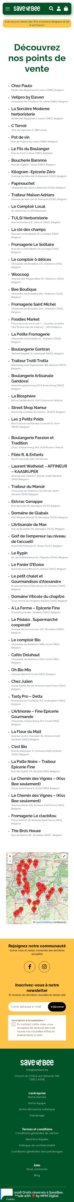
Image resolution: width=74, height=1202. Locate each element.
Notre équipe (37, 1103)
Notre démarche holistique (37, 1109)
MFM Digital (49, 1196)
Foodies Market (25, 319)
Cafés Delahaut (25, 654)
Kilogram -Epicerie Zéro (33, 171)
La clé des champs (28, 229)
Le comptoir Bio (25, 639)
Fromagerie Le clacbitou (33, 815)
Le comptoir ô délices (31, 259)
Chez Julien (22, 681)
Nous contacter (37, 1169)
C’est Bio (19, 746)
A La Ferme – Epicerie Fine (35, 608)
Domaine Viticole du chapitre (37, 596)
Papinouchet (23, 183)
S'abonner (57, 1007)
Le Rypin (19, 553)
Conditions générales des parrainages (37, 1151)
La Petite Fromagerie (30, 334)
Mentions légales (37, 1139)
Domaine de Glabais (29, 513)
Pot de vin (20, 137)
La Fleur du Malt (26, 731)
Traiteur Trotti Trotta (29, 360)
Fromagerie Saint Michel (33, 304)
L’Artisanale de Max (29, 524)
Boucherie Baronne (29, 160)
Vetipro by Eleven (27, 97)
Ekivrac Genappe (27, 501)
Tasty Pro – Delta (26, 696)
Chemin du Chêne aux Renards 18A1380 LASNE (37, 1077)
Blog (37, 1175)
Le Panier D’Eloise (27, 564)
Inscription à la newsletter (28, 1020)
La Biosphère (23, 396)
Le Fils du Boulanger (30, 148)
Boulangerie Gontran (30, 349)
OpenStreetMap (44, 922)
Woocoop (20, 274)
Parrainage (37, 1115)
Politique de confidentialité (37, 1145)
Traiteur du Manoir (28, 486)
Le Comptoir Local (28, 206)
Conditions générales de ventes (37, 1133)
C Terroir (19, 125)
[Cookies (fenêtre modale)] (10, 1199)
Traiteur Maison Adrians (32, 194)
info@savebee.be (37, 1070)
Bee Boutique (23, 289)
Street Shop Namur (29, 407)
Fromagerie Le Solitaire (32, 244)
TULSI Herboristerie (29, 218)
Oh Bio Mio (21, 669)
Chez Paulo (21, 85)
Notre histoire (37, 1097)
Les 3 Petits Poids (27, 419)
